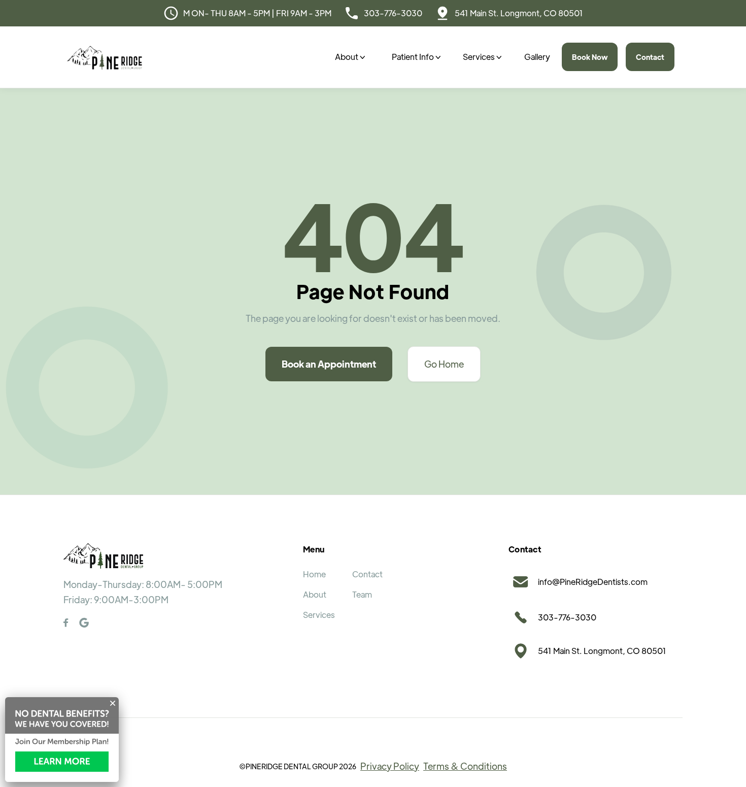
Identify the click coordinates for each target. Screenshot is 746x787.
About (314, 594)
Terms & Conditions (465, 766)
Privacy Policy (389, 766)
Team (362, 594)
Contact (650, 56)
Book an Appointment (329, 364)
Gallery (537, 56)
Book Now (589, 56)
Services (319, 614)
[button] (350, 57)
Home (314, 574)
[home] (104, 57)
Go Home (444, 364)
